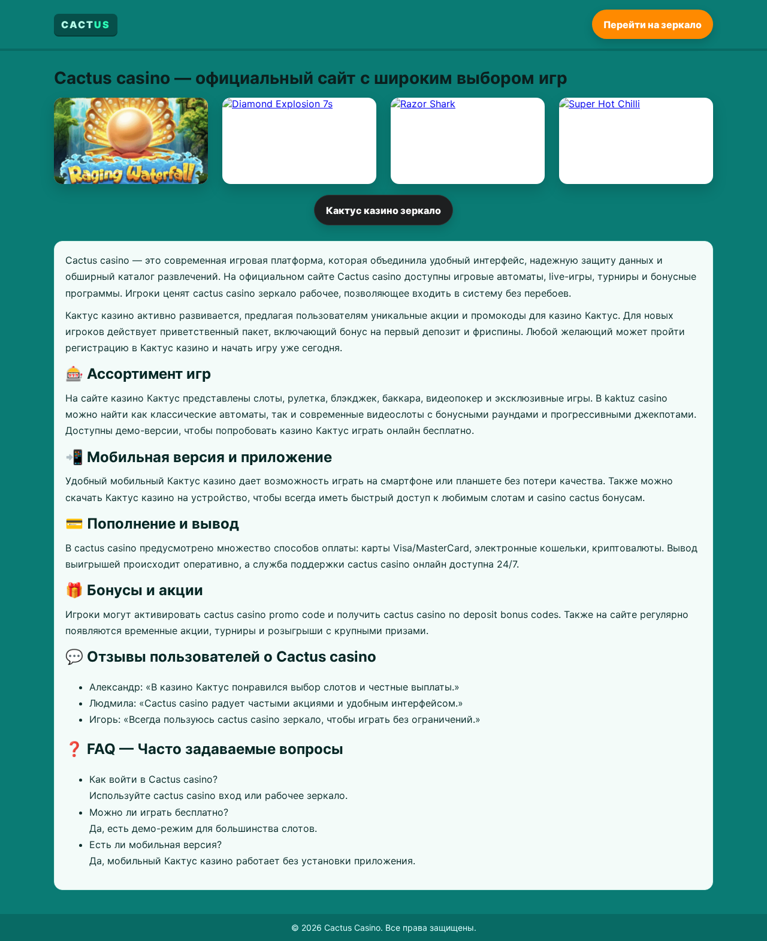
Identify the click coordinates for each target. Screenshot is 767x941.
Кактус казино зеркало (383, 210)
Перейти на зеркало (652, 24)
